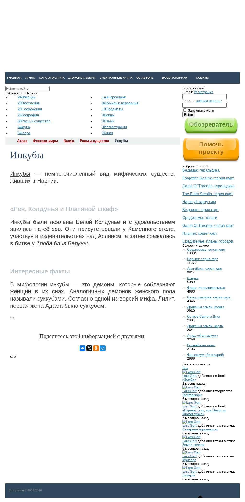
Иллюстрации (114, 127)
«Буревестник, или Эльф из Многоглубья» (204, 412)
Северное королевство (200, 429)
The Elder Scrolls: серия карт (207, 194)
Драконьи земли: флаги (205, 307)
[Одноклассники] (96, 348)
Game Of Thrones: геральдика (208, 186)
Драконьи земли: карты (205, 326)
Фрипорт (189, 460)
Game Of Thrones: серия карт (208, 225)
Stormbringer (192, 395)
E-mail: (187, 92)
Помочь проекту (211, 148)
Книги (107, 133)
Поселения (29, 103)
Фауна (24, 127)
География (28, 115)
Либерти (188, 475)
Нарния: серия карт (199, 233)
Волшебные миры (201, 345)
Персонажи (114, 97)
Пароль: (188, 101)
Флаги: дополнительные (206, 288)
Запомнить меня (201, 110)
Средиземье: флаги (199, 218)
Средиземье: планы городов (207, 241)
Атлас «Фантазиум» (202, 335)
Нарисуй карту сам (199, 202)
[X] (89, 348)
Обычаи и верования (120, 103)
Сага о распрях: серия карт (208, 297)
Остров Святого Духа (203, 316)
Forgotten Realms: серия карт (208, 178)
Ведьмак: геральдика (201, 170)
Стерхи (192, 278)
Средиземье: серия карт (206, 249)
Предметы (112, 109)
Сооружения (30, 109)
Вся (185, 368)
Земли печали (193, 444)
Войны (108, 115)
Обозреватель (211, 124)
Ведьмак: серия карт (200, 210)
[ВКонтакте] (82, 348)
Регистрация (203, 92)
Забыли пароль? (209, 101)
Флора (24, 133)
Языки (108, 121)
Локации (26, 97)
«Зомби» (189, 379)
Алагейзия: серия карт (204, 268)
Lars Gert (189, 376)
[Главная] (9, 141)
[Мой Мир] (103, 348)
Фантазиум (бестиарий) (205, 355)
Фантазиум (16, 490)
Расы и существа (34, 121)
